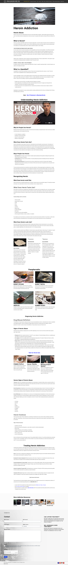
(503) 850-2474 (33, 481)
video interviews (31, 487)
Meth (31, 505)
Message (7, 529)
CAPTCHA (5, 549)
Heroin (23, 505)
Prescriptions (50, 505)
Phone (6, 524)
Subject (25, 524)
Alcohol (15, 505)
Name (6, 519)
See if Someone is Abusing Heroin (36, 95)
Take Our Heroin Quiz (34, 352)
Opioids (40, 505)
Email (25, 519)
